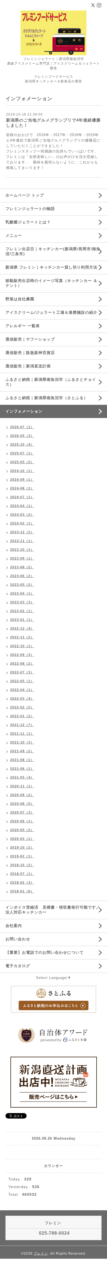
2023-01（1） (22, 620)
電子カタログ (17, 966)
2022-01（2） (22, 716)
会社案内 (13, 925)
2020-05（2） (22, 830)
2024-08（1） (22, 488)
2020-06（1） (22, 821)
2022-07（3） (22, 672)
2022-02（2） (22, 707)
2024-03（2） (22, 515)
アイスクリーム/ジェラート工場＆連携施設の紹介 (51, 312)
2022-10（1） (22, 646)
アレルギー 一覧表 (22, 326)
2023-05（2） (22, 585)
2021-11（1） (22, 734)
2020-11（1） (22, 786)
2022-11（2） (22, 637)
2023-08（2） (22, 567)
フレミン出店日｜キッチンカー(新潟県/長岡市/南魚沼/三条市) (52, 251)
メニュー (13, 235)
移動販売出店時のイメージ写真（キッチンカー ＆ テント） (51, 283)
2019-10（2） (22, 847)
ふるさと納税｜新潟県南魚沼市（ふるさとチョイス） (50, 382)
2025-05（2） (22, 462)
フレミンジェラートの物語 (30, 208)
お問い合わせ (17, 939)
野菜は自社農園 (19, 299)
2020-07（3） (22, 812)
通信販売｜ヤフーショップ (30, 339)
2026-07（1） (22, 427)
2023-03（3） (22, 602)
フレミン (41, 1253)
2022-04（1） (22, 690)
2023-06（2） (22, 576)
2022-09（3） (22, 655)
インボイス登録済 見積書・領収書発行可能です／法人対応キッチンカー (52, 909)
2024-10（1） (22, 471)
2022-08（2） (22, 663)
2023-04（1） (22, 593)
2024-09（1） (22, 480)
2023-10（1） (22, 550)
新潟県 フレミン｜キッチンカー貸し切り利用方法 (51, 267)
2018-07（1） (22, 874)
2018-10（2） (22, 865)
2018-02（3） (22, 882)
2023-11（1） (22, 541)
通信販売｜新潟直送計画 (28, 366)
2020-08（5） (22, 804)
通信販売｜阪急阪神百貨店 (30, 352)
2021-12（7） (22, 725)
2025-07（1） (22, 453)
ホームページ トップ (24, 195)
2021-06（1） (22, 769)
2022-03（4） (22, 699)
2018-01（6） (22, 891)
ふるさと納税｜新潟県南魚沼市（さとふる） (46, 398)
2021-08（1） (22, 760)
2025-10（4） (22, 444)
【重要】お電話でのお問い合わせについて (44, 952)
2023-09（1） (22, 558)
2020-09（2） (22, 795)
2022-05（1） (22, 681)
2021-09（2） (22, 751)
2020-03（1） (22, 839)
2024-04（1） (22, 506)
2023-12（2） (22, 532)
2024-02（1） (22, 523)
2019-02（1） (22, 856)
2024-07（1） (22, 497)
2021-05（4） (22, 777)
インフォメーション (24, 411)
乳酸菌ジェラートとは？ (28, 222)
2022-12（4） (22, 628)
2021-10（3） (22, 742)
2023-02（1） (22, 611)
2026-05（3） (22, 436)
